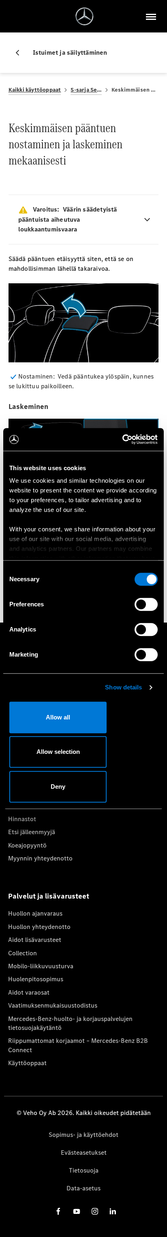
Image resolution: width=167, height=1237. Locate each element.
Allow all (58, 717)
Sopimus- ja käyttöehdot (83, 1134)
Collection (22, 953)
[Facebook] (58, 1211)
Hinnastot (22, 819)
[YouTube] (76, 1211)
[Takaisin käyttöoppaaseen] (21, 53)
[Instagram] (95, 1211)
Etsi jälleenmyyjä (31, 832)
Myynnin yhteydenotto (40, 858)
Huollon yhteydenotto (39, 926)
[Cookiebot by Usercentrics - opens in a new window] (122, 439)
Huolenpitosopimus (35, 979)
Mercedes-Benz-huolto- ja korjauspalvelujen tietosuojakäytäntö (70, 1023)
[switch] (146, 604)
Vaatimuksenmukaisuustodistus (52, 1005)
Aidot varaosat (28, 992)
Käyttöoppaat (27, 1063)
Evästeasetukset (84, 1152)
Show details (123, 687)
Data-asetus (83, 1188)
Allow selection (58, 751)
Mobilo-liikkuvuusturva (40, 966)
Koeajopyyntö (27, 845)
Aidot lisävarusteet (34, 939)
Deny (58, 786)
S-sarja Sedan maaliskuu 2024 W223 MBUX (86, 90)
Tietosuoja (83, 1170)
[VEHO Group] (84, 16)
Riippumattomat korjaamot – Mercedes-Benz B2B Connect (78, 1045)
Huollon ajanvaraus (35, 913)
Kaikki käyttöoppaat (35, 90)
